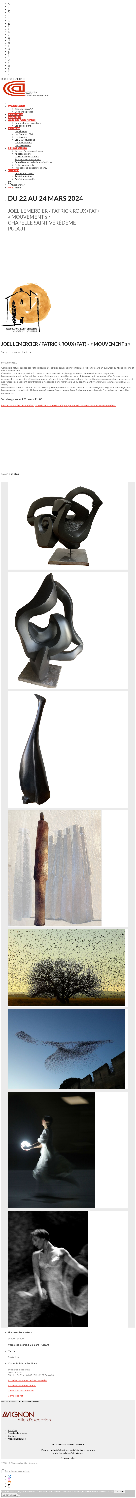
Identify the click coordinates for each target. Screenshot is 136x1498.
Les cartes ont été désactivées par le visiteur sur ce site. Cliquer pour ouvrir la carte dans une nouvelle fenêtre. (58, 405)
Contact (12, 1435)
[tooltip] (9, 1476)
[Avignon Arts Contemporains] (26, 96)
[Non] (19, 1495)
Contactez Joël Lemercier (21, 1390)
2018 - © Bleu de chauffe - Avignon (19, 1463)
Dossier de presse (17, 1433)
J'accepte (119, 1491)
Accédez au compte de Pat (22, 1385)
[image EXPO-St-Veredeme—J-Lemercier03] (68, 630)
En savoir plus (68, 1458)
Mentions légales (17, 1438)
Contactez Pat (15, 1395)
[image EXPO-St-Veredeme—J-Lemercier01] (68, 868)
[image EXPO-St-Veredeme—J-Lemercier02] (68, 749)
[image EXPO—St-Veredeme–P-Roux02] (68, 1150)
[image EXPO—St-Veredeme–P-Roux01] (68, 1269)
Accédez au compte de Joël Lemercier (27, 1380)
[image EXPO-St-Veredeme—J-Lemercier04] (68, 526)
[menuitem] (71, 3)
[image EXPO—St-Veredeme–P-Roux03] (68, 1049)
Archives (12, 1430)
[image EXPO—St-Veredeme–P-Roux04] (68, 968)
